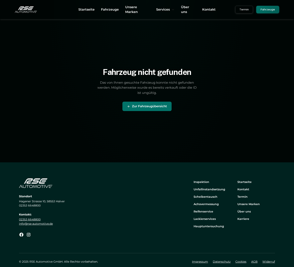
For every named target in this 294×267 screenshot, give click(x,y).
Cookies (240, 261)
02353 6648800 (30, 219)
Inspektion (201, 182)
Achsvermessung (206, 204)
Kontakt (209, 9)
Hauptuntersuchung (209, 226)
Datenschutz (222, 261)
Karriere (243, 219)
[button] (165, 9)
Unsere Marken (131, 9)
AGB (254, 261)
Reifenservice (203, 211)
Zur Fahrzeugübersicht (149, 106)
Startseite (86, 9)
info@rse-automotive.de (36, 223)
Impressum (200, 261)
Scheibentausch (205, 197)
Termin (244, 9)
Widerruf (268, 261)
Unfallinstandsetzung (209, 189)
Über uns (185, 9)
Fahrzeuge (110, 9)
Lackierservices (205, 219)
